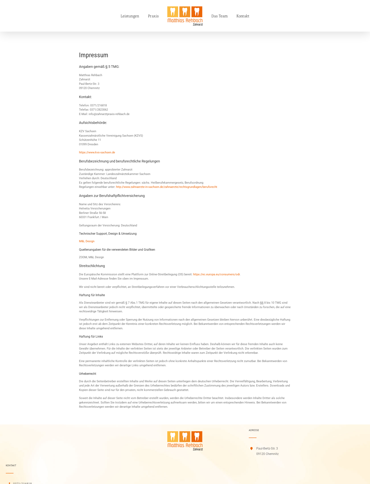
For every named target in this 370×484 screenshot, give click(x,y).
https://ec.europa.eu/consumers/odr (216, 274)
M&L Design (86, 241)
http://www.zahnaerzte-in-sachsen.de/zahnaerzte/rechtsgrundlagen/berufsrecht (166, 187)
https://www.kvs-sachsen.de (97, 152)
